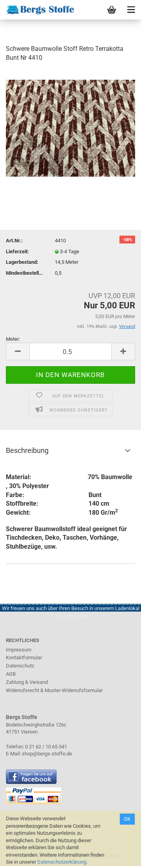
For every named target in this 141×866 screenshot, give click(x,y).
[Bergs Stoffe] (37, 10)
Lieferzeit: (17, 251)
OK (127, 819)
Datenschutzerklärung (61, 862)
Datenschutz (20, 666)
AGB (11, 674)
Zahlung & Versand (27, 682)
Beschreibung (27, 450)
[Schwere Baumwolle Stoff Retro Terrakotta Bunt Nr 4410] (70, 128)
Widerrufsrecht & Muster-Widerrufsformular (54, 690)
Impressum (18, 650)
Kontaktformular (24, 657)
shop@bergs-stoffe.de (47, 754)
